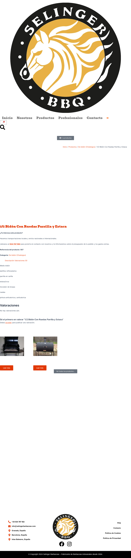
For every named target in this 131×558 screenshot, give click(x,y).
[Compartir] (124, 2)
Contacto (95, 118)
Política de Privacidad (112, 538)
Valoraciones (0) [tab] (21, 261)
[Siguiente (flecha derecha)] (127, 311)
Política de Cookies (113, 533)
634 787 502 (15, 244)
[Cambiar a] (108, 118)
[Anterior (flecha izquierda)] (3, 311)
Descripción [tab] (9, 261)
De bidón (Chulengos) (86, 147)
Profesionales (70, 118)
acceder (8, 323)
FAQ (119, 523)
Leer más (6, 368)
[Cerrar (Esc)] (128, 2)
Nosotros (24, 118)
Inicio (7, 118)
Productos (45, 118)
